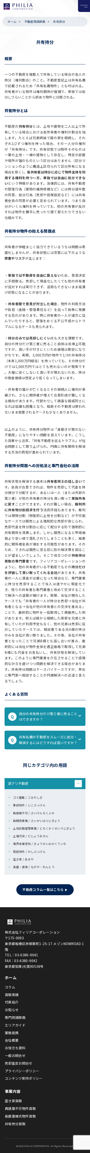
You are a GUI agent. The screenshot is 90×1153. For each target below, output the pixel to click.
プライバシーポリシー (22, 1070)
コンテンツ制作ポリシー (24, 1078)
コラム (10, 987)
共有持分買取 (15, 1123)
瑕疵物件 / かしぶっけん (29, 851)
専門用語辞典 (15, 1017)
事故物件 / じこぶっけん (29, 805)
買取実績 (11, 994)
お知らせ (11, 1009)
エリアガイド (15, 1025)
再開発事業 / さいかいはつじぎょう (36, 821)
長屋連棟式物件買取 (20, 1116)
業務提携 (11, 1032)
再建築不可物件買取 (20, 1108)
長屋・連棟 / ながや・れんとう (33, 867)
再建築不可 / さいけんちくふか (33, 813)
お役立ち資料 (15, 1047)
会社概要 (11, 1040)
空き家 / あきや (23, 859)
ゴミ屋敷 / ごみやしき (27, 797)
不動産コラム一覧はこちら (43, 889)
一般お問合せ (15, 1055)
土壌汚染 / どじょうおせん (30, 836)
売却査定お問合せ (18, 1063)
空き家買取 (13, 1100)
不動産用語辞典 (34, 21)
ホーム (11, 21)
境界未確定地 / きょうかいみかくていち (39, 844)
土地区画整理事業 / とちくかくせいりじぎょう (44, 828)
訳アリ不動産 (44, 783)
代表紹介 (11, 1002)
